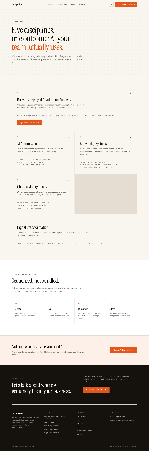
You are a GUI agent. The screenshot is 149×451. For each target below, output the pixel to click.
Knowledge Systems (51, 426)
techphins (17, 4)
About (73, 4)
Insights (82, 4)
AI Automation (49, 422)
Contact (80, 434)
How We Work (62, 4)
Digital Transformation (52, 433)
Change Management (52, 429)
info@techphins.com (117, 417)
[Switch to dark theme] (111, 4)
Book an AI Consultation (126, 4)
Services (50, 4)
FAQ (78, 427)
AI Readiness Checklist (85, 431)
